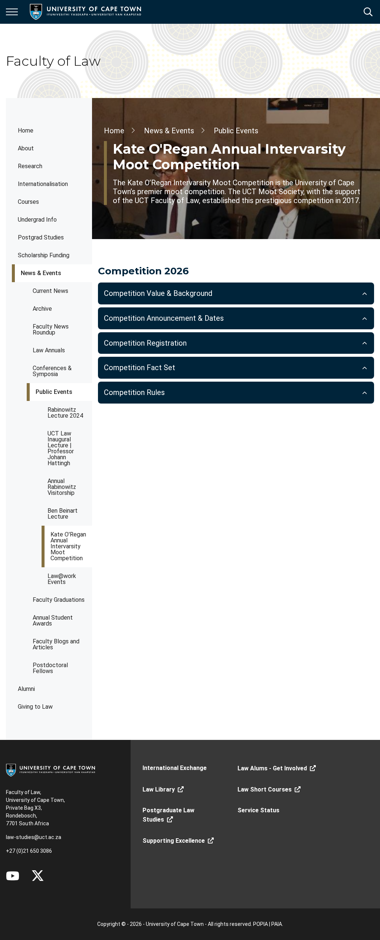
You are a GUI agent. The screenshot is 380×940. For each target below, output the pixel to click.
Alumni (26, 688)
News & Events (41, 273)
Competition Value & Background (158, 293)
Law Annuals (49, 350)
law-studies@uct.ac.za (33, 837)
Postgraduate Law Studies (168, 815)
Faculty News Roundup (51, 329)
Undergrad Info (37, 219)
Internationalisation (43, 183)
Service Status (258, 810)
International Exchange (174, 767)
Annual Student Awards (53, 620)
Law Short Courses (265, 789)
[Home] (50, 770)
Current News (50, 290)
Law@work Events (62, 578)
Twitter (37, 876)
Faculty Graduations (59, 599)
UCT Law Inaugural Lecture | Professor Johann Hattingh (61, 448)
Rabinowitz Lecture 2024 (65, 412)
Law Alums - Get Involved (272, 768)
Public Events (54, 391)
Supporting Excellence (173, 840)
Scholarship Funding (43, 255)
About (26, 148)
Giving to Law (35, 706)
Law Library (158, 789)
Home (25, 130)
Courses (28, 201)
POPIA (260, 924)
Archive (42, 308)
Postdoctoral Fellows (50, 668)
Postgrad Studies (41, 237)
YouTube (12, 876)
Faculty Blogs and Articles (56, 644)
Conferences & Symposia (52, 371)
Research (30, 166)
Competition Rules (134, 392)
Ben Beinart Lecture (63, 513)
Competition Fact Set (139, 367)
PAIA (276, 924)
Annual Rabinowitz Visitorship (62, 486)
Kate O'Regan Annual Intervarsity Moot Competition (68, 546)
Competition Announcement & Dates (164, 318)
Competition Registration (145, 343)
